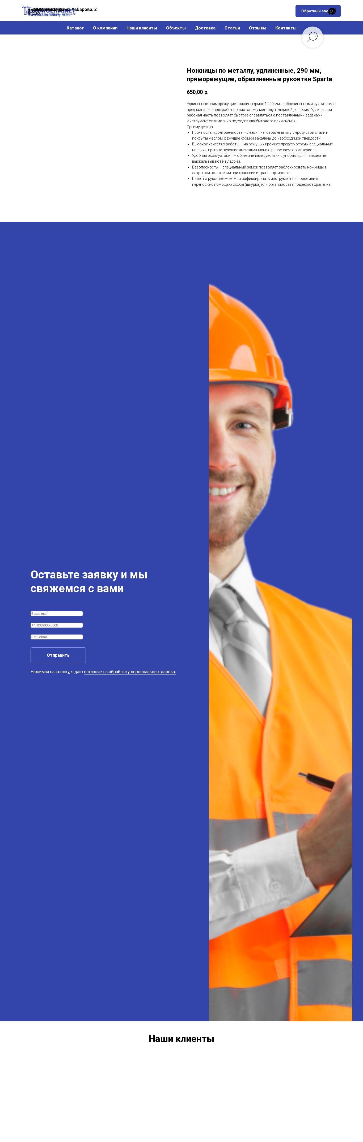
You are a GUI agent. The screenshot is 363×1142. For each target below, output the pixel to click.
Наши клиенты (141, 28)
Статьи (232, 28)
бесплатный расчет (50, 15)
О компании (105, 28)
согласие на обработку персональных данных (130, 671)
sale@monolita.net (51, 9)
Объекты (176, 28)
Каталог (75, 28)
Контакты (286, 28)
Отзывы (257, 28)
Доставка (205, 28)
